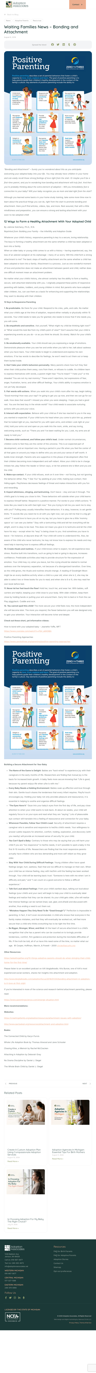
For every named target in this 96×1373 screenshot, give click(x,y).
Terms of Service (85, 1323)
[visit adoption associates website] (14, 1248)
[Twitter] (10, 1297)
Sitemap (57, 1267)
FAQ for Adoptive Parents (65, 1255)
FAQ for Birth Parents (63, 1251)
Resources (37, 21)
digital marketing (70, 1319)
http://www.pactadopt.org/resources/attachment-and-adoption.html (36, 1024)
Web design (58, 1319)
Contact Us (58, 1263)
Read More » (13, 1161)
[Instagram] (15, 1297)
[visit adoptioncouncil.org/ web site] (12, 1317)
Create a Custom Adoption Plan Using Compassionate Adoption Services (24, 1152)
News (8, 21)
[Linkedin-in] (19, 1297)
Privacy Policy (74, 1323)
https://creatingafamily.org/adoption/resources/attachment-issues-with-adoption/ (42, 1018)
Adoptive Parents (22, 21)
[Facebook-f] (6, 1297)
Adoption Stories (61, 1259)
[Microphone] (23, 1297)
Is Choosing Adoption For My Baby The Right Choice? (25, 1220)
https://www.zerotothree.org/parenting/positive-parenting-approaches (37, 641)
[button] (52, 44)
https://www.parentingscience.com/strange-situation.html (31, 1000)
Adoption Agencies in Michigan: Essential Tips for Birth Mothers (68, 1151)
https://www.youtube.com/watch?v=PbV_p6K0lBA (28, 631)
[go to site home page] (17, 4)
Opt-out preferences (63, 1271)
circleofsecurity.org (66, 945)
